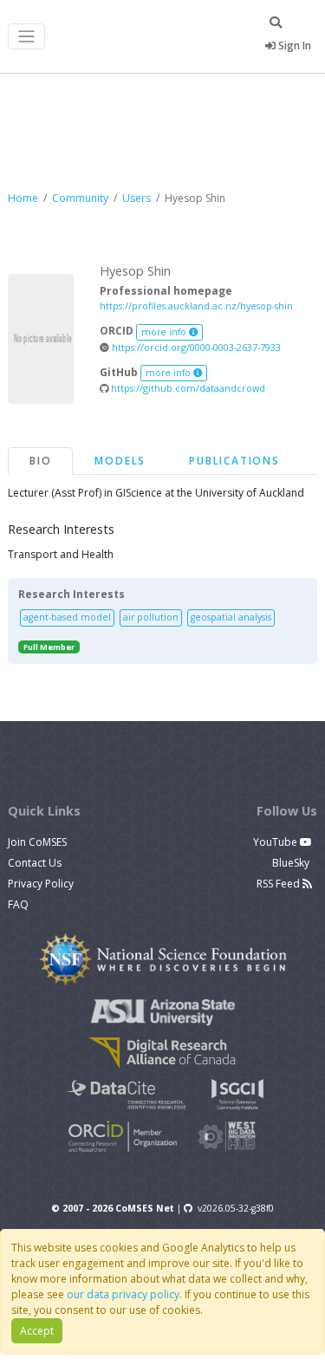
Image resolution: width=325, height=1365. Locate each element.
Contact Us (35, 862)
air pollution (151, 617)
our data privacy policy (123, 1294)
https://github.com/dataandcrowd (186, 387)
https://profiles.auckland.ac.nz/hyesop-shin (196, 305)
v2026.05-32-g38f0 (236, 1208)
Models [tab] (120, 460)
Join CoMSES (37, 842)
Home (23, 198)
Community (80, 198)
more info (165, 332)
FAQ (18, 904)
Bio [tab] (40, 460)
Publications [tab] (234, 460)
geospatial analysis (231, 617)
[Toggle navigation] (26, 36)
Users (136, 198)
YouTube (276, 842)
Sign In (293, 45)
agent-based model (67, 617)
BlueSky (292, 862)
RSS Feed (279, 883)
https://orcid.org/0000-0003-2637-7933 (195, 347)
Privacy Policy (41, 883)
